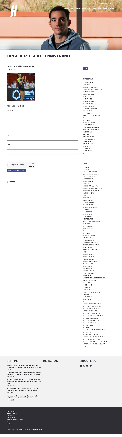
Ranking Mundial (88, 141)
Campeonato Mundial (90, 87)
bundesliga (86, 183)
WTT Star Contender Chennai (93, 337)
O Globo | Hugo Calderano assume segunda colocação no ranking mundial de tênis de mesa (24, 366)
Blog (99, 8)
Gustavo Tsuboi (88, 226)
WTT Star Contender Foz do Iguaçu (95, 341)
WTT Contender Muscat (91, 320)
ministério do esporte (90, 249)
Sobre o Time (87, 146)
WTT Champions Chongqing (92, 304)
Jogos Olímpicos (88, 125)
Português (104, 3)
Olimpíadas (86, 134)
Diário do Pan (87, 212)
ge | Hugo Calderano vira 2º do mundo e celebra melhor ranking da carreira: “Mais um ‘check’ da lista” (24, 381)
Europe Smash (88, 219)
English (112, 3)
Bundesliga (86, 85)
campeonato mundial (90, 186)
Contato (9, 424)
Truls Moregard (88, 297)
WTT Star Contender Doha (92, 339)
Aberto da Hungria (89, 176)
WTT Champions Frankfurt (92, 306)
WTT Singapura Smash (90, 334)
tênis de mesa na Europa (91, 292)
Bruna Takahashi (88, 181)
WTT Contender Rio (89, 323)
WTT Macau (87, 332)
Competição (87, 96)
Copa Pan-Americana (90, 106)
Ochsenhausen (88, 266)
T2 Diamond (87, 148)
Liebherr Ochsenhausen (91, 129)
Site (8, 153)
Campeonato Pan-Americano (92, 89)
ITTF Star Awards (89, 122)
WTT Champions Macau (90, 311)
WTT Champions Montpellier (93, 313)
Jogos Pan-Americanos (91, 127)
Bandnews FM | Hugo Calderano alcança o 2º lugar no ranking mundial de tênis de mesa (22, 390)
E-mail (9, 144)
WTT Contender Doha (90, 318)
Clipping (9, 422)
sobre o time (87, 285)
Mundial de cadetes (89, 254)
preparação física (89, 271)
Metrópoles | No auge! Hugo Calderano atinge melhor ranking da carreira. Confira (23, 397)
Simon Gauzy (87, 283)
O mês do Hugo (88, 132)
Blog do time (11, 417)
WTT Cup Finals (88, 325)
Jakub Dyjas (87, 238)
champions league (89, 193)
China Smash (87, 198)
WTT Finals (86, 327)
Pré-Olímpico (87, 268)
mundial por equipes (90, 261)
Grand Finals (87, 224)
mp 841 (85, 252)
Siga (85, 69)
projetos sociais (89, 273)
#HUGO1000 (86, 167)
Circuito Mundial (88, 94)
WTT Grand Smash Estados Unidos (94, 330)
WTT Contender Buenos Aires (93, 316)
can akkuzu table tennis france (20, 66)
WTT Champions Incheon (91, 308)
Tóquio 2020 (87, 294)
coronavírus (87, 209)
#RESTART (86, 169)
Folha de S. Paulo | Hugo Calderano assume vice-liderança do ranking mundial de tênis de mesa (24, 373)
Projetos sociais (89, 139)
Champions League (89, 92)
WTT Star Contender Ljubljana (94, 344)
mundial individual (89, 257)
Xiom (84, 346)
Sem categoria (88, 144)
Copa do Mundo (88, 104)
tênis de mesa (87, 290)
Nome (9, 135)
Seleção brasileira (89, 280)
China (84, 195)
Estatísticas (87, 113)
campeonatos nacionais (91, 191)
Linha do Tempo (80, 8)
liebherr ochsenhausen (91, 245)
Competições (87, 99)
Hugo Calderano (88, 228)
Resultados (92, 8)
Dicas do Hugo (87, 111)
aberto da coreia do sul (91, 174)
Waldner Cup (87, 151)
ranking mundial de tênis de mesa (94, 278)
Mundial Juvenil (88, 259)
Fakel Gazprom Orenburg (91, 115)
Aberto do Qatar (89, 179)
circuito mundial (88, 200)
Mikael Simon (87, 247)
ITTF (84, 118)
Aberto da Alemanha (90, 172)
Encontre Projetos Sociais (15, 420)
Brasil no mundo (88, 82)
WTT (84, 153)
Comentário (11, 110)
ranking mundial (88, 275)
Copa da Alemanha (89, 101)
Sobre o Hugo (68, 8)
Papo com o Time (88, 137)
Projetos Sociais (108, 8)
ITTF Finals (86, 120)
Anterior (12, 182)
